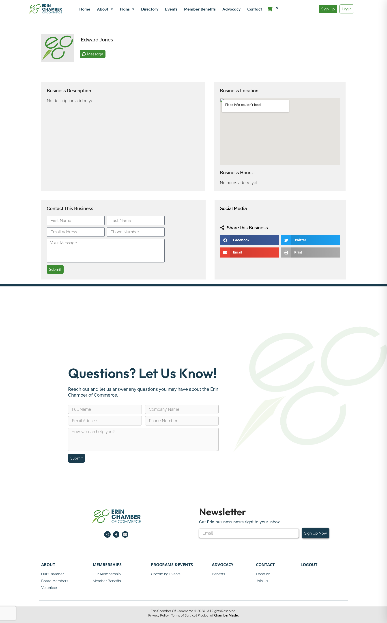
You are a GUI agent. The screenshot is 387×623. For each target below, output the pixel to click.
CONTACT (265, 564)
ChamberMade (226, 615)
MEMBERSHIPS (107, 564)
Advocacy (231, 9)
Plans (125, 9)
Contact (254, 9)
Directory (149, 9)
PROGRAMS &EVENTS (172, 564)
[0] (270, 9)
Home (84, 9)
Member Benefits (200, 9)
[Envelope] (125, 534)
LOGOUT (309, 564)
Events (171, 9)
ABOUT (48, 564)
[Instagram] (107, 534)
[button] (249, 240)
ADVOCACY (222, 564)
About (102, 9)
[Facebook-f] (116, 534)
